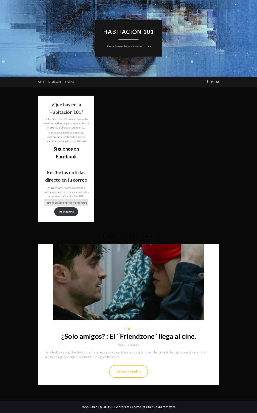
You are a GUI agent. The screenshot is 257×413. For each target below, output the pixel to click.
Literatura (54, 81)
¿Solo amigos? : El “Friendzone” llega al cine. (128, 336)
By (122, 344)
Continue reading (128, 371)
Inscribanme (66, 211)
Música (69, 81)
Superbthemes (165, 406)
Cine (41, 81)
